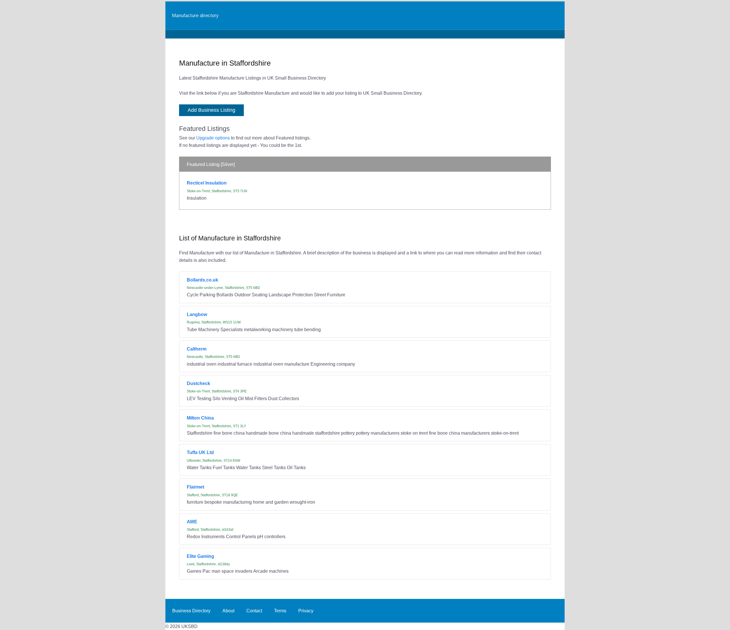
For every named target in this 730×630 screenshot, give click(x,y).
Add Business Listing (211, 110)
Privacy (305, 610)
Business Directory (191, 610)
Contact (254, 610)
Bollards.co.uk (202, 279)
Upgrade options (213, 137)
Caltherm (196, 348)
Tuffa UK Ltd (200, 452)
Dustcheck (198, 383)
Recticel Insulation (207, 182)
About (228, 610)
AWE (192, 521)
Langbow (197, 314)
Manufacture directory (195, 15)
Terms (280, 610)
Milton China (200, 417)
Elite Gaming (200, 556)
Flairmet (195, 486)
